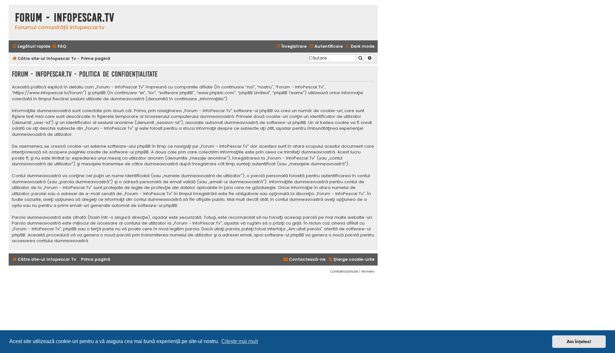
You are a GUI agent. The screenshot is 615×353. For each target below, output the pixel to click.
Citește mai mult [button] (239, 341)
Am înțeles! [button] (579, 341)
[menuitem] (59, 46)
